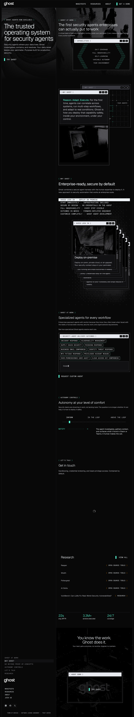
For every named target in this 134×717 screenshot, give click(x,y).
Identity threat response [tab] (101, 349)
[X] (15, 705)
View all (123, 557)
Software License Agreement (30, 713)
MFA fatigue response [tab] (71, 354)
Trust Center (46, 713)
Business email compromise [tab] (73, 349)
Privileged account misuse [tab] (96, 354)
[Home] (9, 3)
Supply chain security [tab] (71, 345)
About (108, 4)
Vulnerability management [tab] (93, 341)
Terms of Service (12, 713)
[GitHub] (10, 705)
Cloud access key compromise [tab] (105, 358)
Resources (96, 4)
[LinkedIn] (5, 705)
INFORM (69, 417)
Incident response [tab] (69, 341)
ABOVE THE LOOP (118, 417)
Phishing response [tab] (93, 345)
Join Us (8, 698)
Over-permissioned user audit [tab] (75, 358)
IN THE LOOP (94, 417)
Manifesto (81, 4)
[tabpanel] (94, 366)
